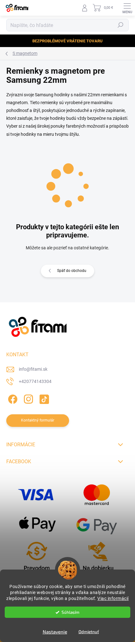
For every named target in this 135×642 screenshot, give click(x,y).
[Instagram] (27, 398)
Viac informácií (113, 598)
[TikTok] (43, 398)
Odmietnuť (88, 631)
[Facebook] (11, 398)
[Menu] (127, 8)
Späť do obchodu (71, 270)
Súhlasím (70, 612)
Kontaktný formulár (37, 420)
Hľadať (121, 25)
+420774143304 (35, 381)
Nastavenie (55, 631)
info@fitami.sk (33, 369)
